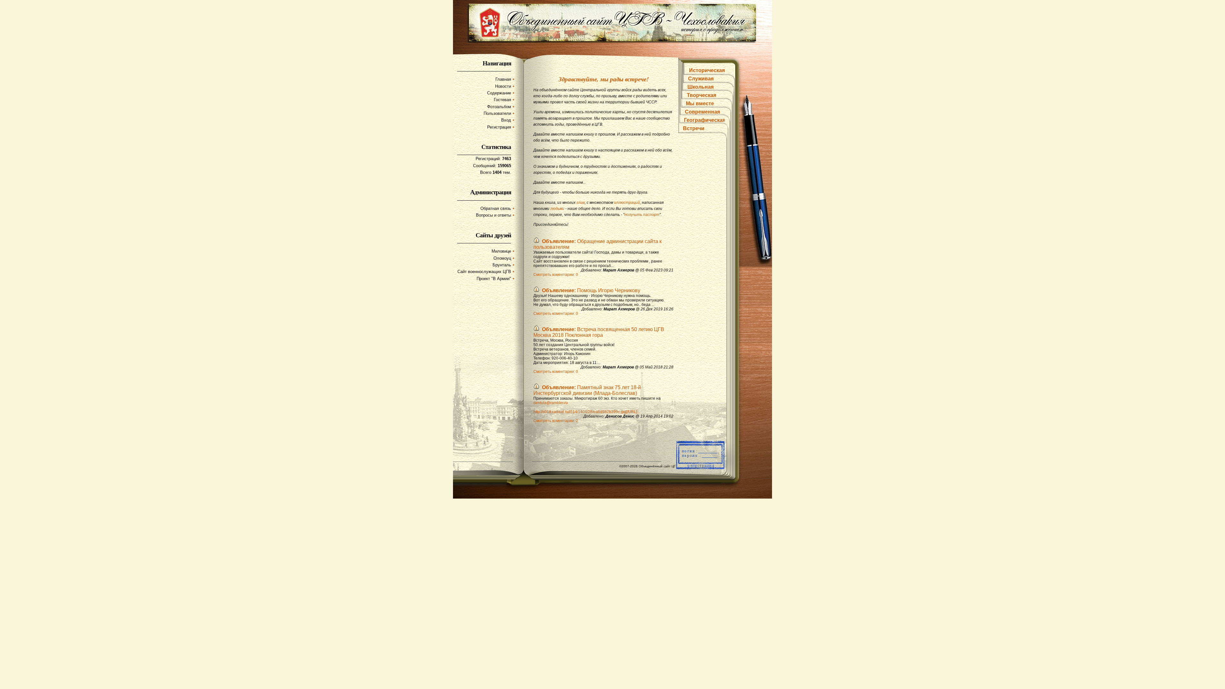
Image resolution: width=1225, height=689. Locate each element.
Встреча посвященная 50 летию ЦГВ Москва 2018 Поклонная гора (598, 332)
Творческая (701, 95)
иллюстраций (627, 202)
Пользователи (497, 113)
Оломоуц (502, 258)
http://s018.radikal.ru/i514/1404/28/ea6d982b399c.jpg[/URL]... (586, 412)
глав (580, 202)
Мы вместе (700, 103)
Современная (702, 112)
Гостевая (502, 99)
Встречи (693, 128)
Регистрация (499, 127)
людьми (557, 208)
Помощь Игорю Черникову (591, 290)
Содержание (499, 93)
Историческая (707, 70)
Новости (503, 86)
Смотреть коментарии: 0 (555, 274)
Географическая (704, 120)
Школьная (700, 87)
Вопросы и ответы (493, 215)
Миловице (501, 251)
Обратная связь (495, 208)
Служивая (701, 78)
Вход (506, 120)
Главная (503, 79)
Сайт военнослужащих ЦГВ (484, 271)
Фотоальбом (499, 106)
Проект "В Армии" (494, 278)
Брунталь (502, 265)
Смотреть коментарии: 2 (555, 421)
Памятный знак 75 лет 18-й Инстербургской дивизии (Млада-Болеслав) (587, 390)
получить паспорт (641, 214)
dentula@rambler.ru (550, 403)
